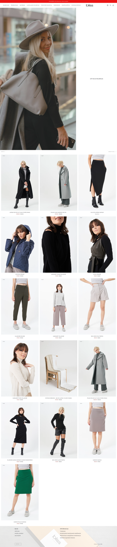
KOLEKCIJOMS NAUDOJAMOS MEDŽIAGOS (70, 533)
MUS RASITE (18, 535)
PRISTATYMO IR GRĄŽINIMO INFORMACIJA (70, 535)
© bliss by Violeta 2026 (98, 544)
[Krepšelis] (113, 5)
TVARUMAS (62, 531)
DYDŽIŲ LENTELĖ (19, 533)
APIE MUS (17, 531)
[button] (6, 5)
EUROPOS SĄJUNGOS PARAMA (67, 537)
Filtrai (2, 151)
